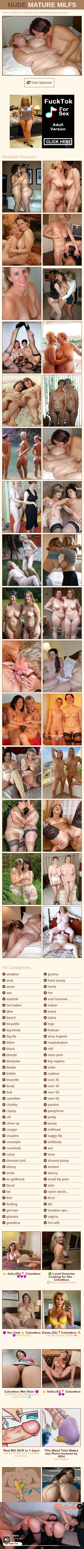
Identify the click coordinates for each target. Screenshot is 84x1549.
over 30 (53, 1080)
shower (53, 1167)
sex (50, 1148)
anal (9, 980)
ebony (11, 1167)
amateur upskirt (59, 1210)
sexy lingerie (57, 1036)
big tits (11, 1036)
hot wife (53, 1223)
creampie (13, 1142)
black (10, 1049)
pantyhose (55, 1111)
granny (52, 974)
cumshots (13, 1148)
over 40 (53, 1086)
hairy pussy (56, 980)
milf (50, 1049)
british (11, 1073)
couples (12, 1136)
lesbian (53, 1030)
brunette (12, 1080)
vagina (52, 1216)
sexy (51, 1154)
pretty (51, 1117)
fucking (11, 1204)
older (51, 1067)
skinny (52, 1173)
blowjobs (13, 1061)
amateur (12, 974)
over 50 (53, 1092)
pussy (52, 1123)
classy (11, 1111)
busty (10, 1086)
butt (9, 1092)
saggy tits (54, 1136)
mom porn (55, 1055)
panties (53, 1105)
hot (50, 993)
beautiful (13, 1024)
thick (51, 1198)
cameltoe (13, 1098)
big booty (13, 1030)
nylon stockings (59, 1192)
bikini (10, 1042)
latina (51, 1018)
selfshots (54, 1142)
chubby (12, 1105)
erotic (10, 1173)
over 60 (53, 1098)
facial (10, 1185)
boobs (11, 1067)
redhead (54, 1129)
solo (50, 1185)
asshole (12, 999)
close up (12, 1123)
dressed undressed (21, 1160)
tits (49, 1204)
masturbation (57, 1042)
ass (9, 993)
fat (8, 1192)
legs (50, 1024)
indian (52, 1005)
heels (51, 986)
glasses (12, 1216)
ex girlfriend (15, 1179)
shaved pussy (58, 1160)
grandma (13, 1223)
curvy (10, 1154)
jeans (51, 1011)
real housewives (60, 999)
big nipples (56, 1061)
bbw (9, 1011)
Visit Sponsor (41, 82)
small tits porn (58, 1179)
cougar (11, 1129)
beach (11, 1018)
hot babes (14, 1005)
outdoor (53, 1073)
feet (9, 1198)
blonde (11, 1055)
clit (8, 1117)
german (12, 1210)
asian (10, 986)
